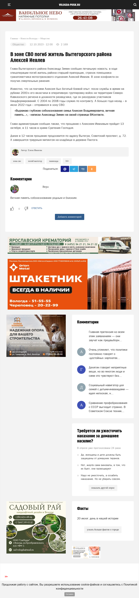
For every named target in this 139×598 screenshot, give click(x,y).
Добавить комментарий (70, 217)
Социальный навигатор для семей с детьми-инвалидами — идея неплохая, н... (108, 389)
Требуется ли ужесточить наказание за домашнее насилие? (99, 436)
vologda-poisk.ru (69, 5)
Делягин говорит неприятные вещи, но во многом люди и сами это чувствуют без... (107, 371)
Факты (82, 508)
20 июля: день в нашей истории (97, 518)
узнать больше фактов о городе (103, 529)
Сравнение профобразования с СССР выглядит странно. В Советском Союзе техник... (108, 407)
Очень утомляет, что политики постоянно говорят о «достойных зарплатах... (108, 354)
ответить (36, 208)
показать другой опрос (103, 488)
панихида (53, 161)
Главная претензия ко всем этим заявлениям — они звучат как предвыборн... (106, 336)
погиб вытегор (35, 161)
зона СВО (17, 161)
